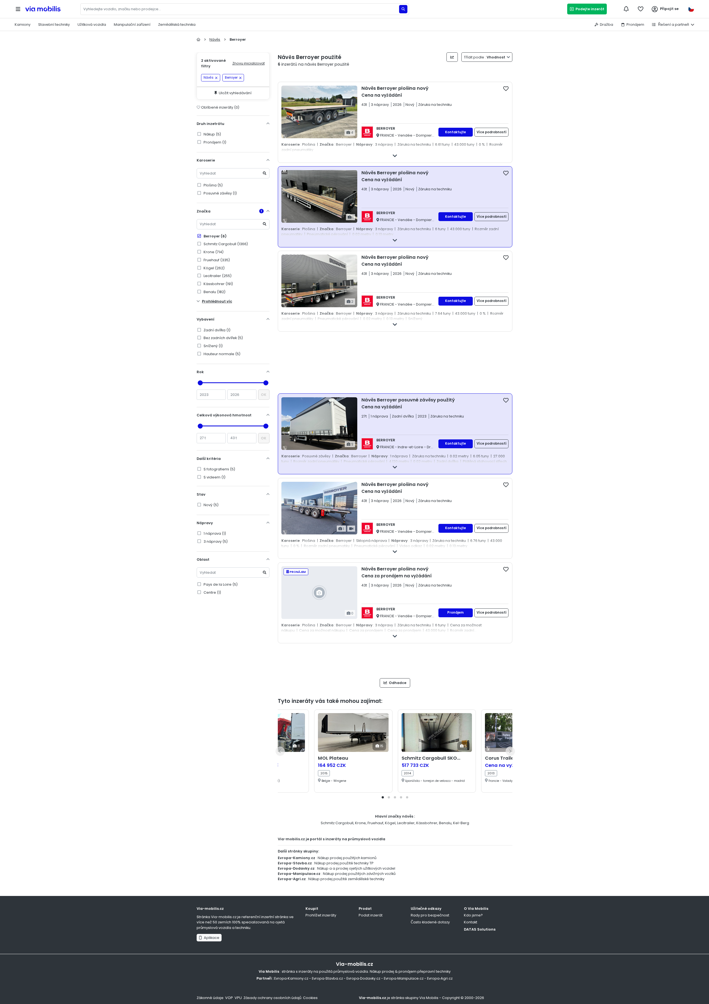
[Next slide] (510, 751)
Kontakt (470, 922)
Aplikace (210, 937)
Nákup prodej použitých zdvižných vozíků (359, 873)
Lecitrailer (406, 823)
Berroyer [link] (231, 77)
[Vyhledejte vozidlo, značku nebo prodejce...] (403, 9)
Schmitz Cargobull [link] (225, 244)
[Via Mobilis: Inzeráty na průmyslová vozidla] (51, 9)
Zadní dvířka (216, 330)
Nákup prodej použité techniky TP (344, 863)
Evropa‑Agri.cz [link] (440, 978)
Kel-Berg (461, 823)
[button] (383, 797)
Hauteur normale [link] (221, 354)
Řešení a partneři (673, 24)
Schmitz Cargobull (337, 823)
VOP (229, 997)
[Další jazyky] (691, 9)
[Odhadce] (452, 57)
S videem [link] (214, 477)
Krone (360, 823)
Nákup (212, 134)
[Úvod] (198, 39)
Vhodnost (485, 57)
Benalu (445, 823)
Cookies (310, 997)
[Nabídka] (18, 9)
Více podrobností (492, 132)
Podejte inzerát (589, 9)
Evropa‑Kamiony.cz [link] (291, 978)
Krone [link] (213, 252)
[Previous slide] (280, 751)
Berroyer (215, 236)
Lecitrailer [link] (217, 275)
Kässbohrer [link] (218, 283)
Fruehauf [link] (216, 260)
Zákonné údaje (210, 997)
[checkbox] (505, 88)
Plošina (213, 185)
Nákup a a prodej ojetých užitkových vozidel (356, 868)
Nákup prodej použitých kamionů (347, 858)
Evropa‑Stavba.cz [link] (327, 978)
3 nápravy (215, 541)
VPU (238, 997)
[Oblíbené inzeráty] (640, 9)
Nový (211, 505)
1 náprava (214, 533)
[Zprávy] (626, 9)
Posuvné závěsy (220, 193)
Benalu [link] (214, 292)
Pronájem (635, 24)
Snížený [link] (213, 346)
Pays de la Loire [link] (220, 584)
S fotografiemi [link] (219, 469)
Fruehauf (375, 823)
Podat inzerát (370, 915)
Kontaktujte (455, 132)
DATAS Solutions (479, 929)
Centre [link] (212, 592)
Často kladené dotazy (430, 922)
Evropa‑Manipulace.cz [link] (403, 978)
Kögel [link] (214, 268)
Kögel (390, 823)
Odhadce (397, 682)
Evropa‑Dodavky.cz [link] (363, 978)
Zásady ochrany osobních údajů (272, 997)
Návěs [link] (209, 77)
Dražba (606, 24)
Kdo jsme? (473, 915)
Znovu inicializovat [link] (248, 63)
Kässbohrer (426, 823)
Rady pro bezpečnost (430, 915)
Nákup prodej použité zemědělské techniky (346, 879)
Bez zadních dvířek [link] (223, 337)
